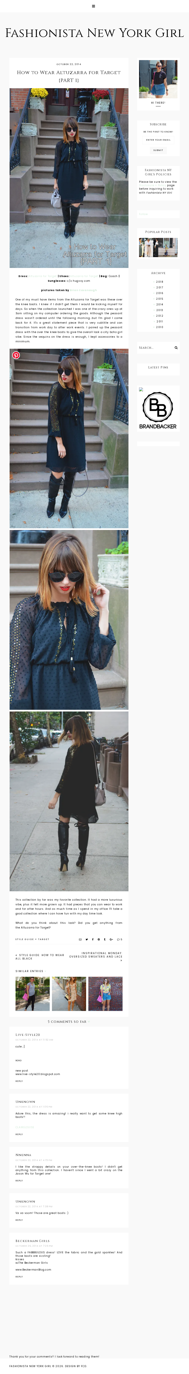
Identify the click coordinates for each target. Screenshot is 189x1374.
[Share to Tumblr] (105, 939)
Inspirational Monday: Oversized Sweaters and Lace (96, 955)
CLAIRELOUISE (25, 1127)
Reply (19, 1081)
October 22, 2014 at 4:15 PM (34, 1160)
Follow (143, 214)
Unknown (25, 1102)
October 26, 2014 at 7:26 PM (34, 1245)
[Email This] (80, 939)
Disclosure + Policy (153, 185)
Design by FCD (75, 1366)
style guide (25, 939)
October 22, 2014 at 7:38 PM (34, 1206)
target (43, 939)
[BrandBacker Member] (158, 410)
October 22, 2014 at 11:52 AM (34, 1039)
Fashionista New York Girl (94, 33)
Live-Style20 (28, 1035)
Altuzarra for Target (43, 276)
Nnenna (24, 1155)
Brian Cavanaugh (83, 290)
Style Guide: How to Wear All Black (40, 956)
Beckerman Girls (33, 1241)
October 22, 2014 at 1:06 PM (34, 1106)
